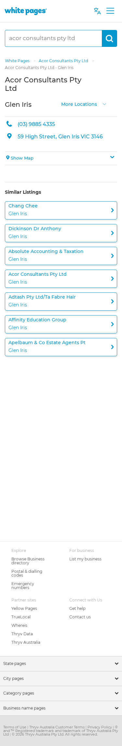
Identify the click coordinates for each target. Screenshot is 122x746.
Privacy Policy (100, 727)
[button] (61, 158)
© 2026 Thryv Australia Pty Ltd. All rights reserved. (55, 734)
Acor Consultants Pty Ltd (64, 60)
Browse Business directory (28, 560)
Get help (77, 608)
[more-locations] (104, 104)
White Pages (18, 60)
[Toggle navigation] (110, 11)
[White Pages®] (26, 11)
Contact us (80, 616)
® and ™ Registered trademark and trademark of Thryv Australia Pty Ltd (60, 731)
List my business (85, 558)
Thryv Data (22, 633)
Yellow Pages (24, 608)
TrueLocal (21, 616)
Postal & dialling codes (26, 573)
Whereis (19, 625)
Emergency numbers (22, 585)
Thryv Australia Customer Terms (57, 727)
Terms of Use (15, 727)
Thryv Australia (25, 642)
